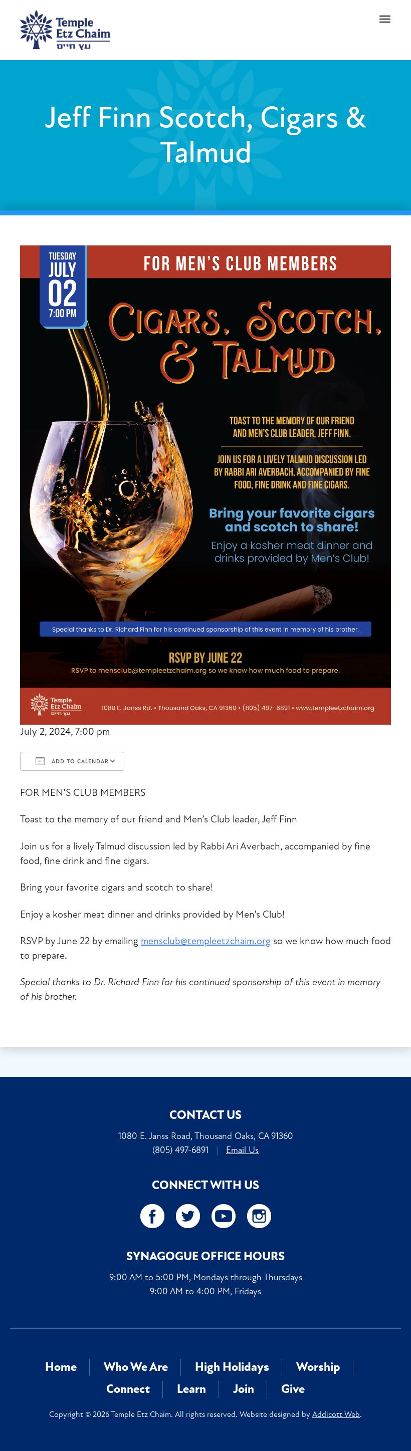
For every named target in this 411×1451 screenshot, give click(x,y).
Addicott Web (336, 1414)
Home (61, 1367)
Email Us (242, 1149)
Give (293, 1389)
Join (243, 1389)
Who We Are (136, 1367)
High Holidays (232, 1367)
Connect (128, 1389)
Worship (318, 1367)
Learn (191, 1389)
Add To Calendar (79, 761)
